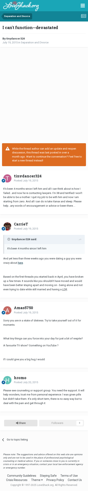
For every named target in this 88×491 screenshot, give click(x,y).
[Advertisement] (44, 95)
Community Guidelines (21, 475)
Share (22, 423)
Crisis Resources (16, 480)
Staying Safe (48, 475)
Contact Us (75, 480)
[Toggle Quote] (9, 239)
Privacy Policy (55, 480)
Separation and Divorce (35, 42)
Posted (26, 180)
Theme (36, 480)
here (20, 262)
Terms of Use (69, 475)
